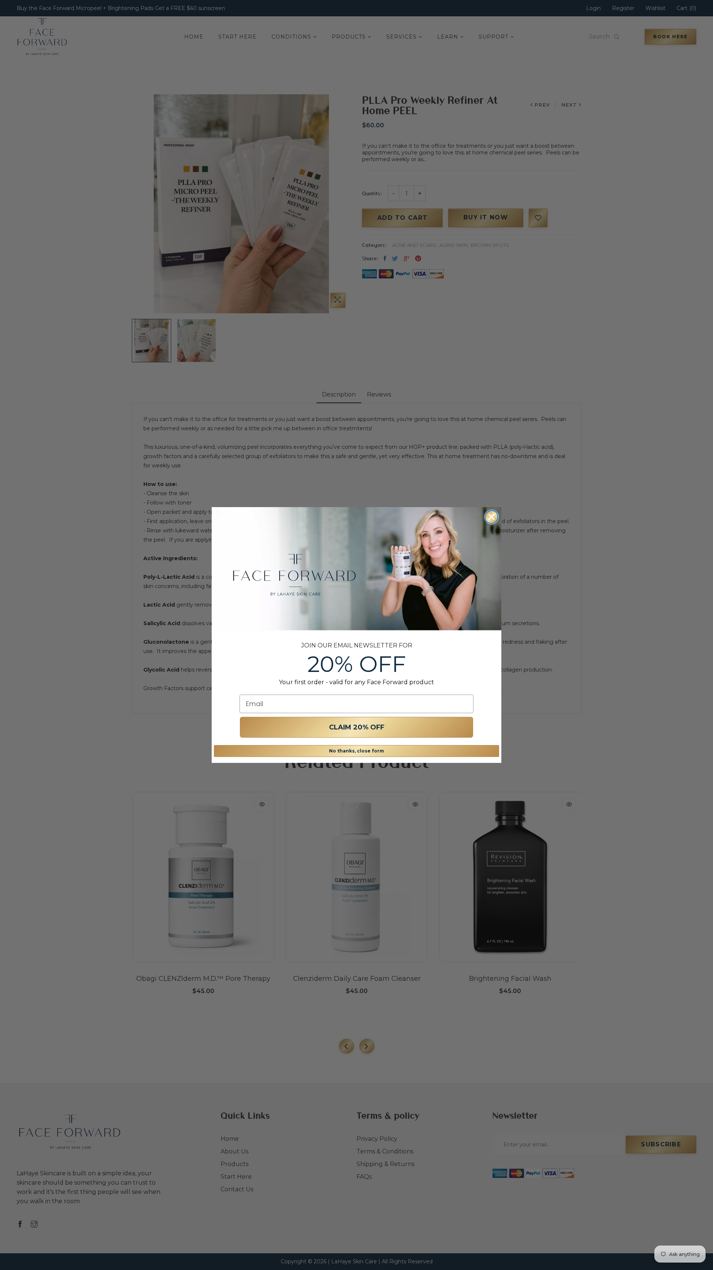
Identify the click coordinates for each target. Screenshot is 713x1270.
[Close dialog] (491, 517)
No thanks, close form (356, 751)
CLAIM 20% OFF (356, 727)
